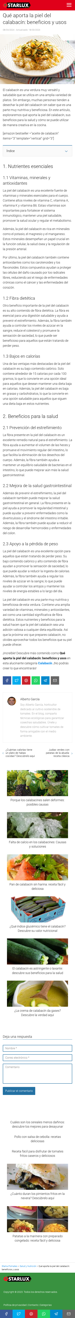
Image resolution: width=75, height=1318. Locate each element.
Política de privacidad (15, 1305)
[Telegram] (45, 680)
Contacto (33, 1305)
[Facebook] (7, 680)
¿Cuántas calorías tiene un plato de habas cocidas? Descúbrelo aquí (20, 753)
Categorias (46, 1305)
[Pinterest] (26, 680)
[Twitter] (16, 680)
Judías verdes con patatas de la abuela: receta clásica (57, 753)
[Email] (55, 680)
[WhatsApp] (36, 680)
